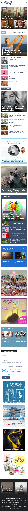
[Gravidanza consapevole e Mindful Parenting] (4, 127)
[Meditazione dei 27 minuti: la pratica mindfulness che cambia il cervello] (4, 121)
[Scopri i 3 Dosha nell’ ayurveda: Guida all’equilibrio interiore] (5, 229)
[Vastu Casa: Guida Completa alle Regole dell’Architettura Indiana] (14, 13)
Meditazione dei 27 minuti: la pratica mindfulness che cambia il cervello (17, 121)
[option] (14, 18)
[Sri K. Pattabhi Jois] (4, 83)
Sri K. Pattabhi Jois (14, 82)
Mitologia (4, 8)
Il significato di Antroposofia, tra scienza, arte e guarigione (18, 241)
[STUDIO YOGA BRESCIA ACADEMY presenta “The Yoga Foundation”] (20, 334)
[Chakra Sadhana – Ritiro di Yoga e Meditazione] (20, 255)
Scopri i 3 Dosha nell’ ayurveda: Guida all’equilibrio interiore (17, 229)
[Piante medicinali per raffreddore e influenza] (5, 223)
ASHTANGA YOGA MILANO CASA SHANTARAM (7, 340)
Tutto (10, 32)
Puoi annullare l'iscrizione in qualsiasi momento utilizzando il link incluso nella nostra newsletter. (13, 363)
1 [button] (13, 265)
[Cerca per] (26, 3)
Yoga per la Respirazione (20, 21)
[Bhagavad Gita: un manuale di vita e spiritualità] (4, 67)
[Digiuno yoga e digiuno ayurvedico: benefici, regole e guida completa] (14, 210)
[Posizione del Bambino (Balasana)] (4, 78)
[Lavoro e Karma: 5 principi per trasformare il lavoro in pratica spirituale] (4, 115)
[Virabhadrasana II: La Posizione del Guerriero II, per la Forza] (4, 72)
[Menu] (1, 3)
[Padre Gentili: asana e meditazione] (4, 60)
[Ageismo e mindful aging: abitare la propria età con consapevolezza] (14, 101)
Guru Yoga (14, 32)
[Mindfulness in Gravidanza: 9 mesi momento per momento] (4, 133)
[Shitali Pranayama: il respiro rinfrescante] (20, 24)
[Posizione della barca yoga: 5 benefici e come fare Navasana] (14, 45)
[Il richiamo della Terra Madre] (7, 255)
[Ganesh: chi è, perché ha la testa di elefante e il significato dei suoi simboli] (7, 24)
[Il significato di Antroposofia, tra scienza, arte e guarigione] (5, 241)
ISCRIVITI (6, 377)
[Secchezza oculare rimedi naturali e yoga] (5, 235)
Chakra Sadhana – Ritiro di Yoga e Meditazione (19, 261)
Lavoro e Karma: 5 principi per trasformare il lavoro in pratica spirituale (17, 115)
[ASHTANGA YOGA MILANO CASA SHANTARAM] (7, 334)
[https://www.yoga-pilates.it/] (14, 150)
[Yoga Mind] (8, 3)
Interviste (19, 32)
